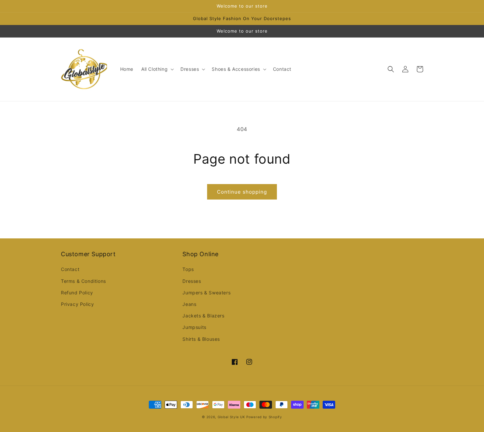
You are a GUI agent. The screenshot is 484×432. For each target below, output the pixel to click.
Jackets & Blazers (203, 315)
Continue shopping (242, 192)
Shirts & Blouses (201, 339)
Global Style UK (231, 417)
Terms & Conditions (83, 281)
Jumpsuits (194, 327)
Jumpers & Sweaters (206, 292)
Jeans (189, 304)
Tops (188, 269)
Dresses (191, 281)
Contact (70, 269)
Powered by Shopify (264, 417)
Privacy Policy (77, 304)
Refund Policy (77, 292)
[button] (156, 69)
